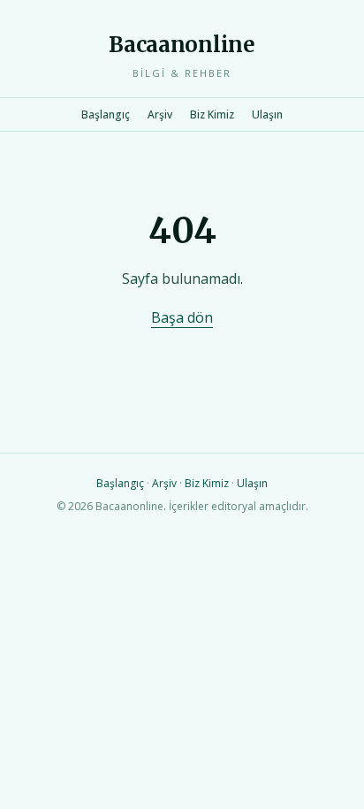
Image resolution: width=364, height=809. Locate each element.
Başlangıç (105, 114)
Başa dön (182, 317)
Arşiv (160, 114)
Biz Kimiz (212, 114)
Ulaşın (267, 114)
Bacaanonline (181, 44)
